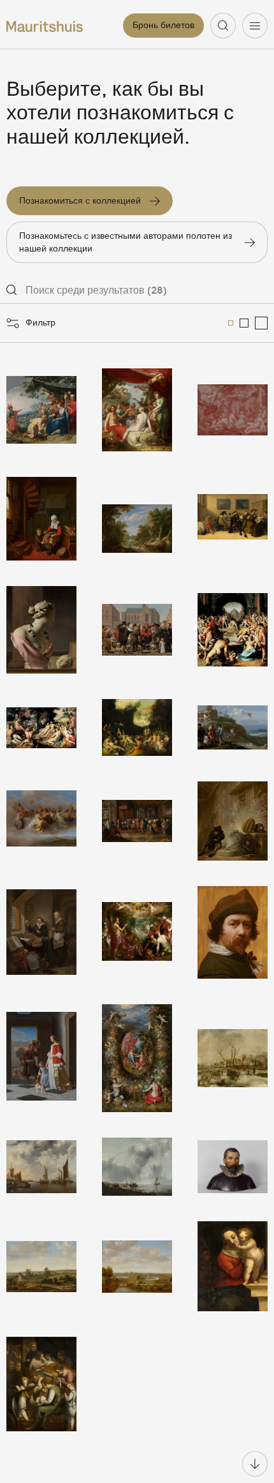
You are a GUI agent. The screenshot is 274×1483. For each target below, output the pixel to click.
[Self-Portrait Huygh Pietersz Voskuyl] (233, 932)
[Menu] (255, 25)
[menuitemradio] (230, 323)
